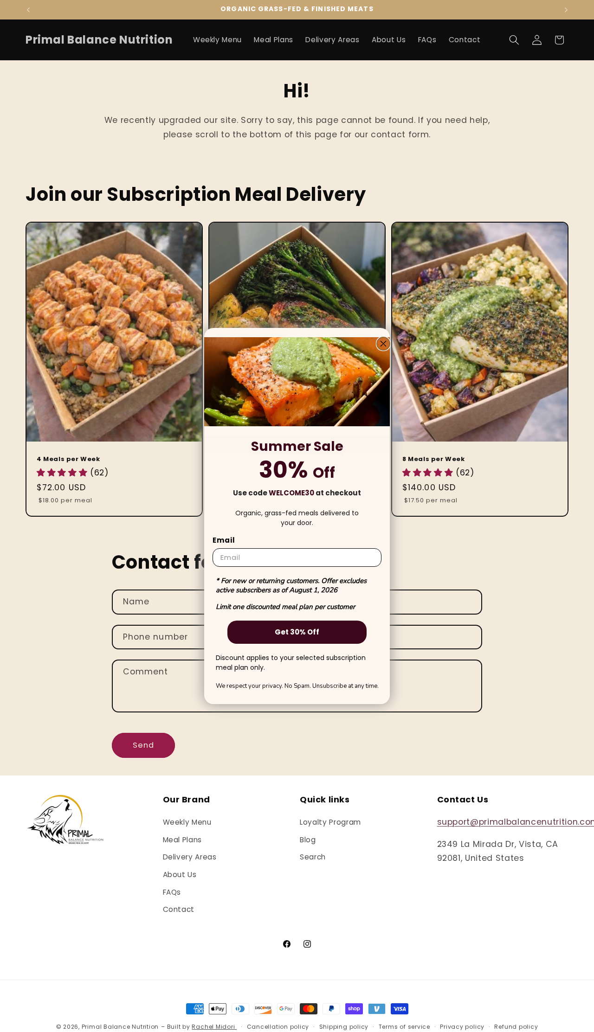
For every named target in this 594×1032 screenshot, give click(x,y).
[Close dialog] (383, 343)
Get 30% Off (297, 632)
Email (224, 540)
